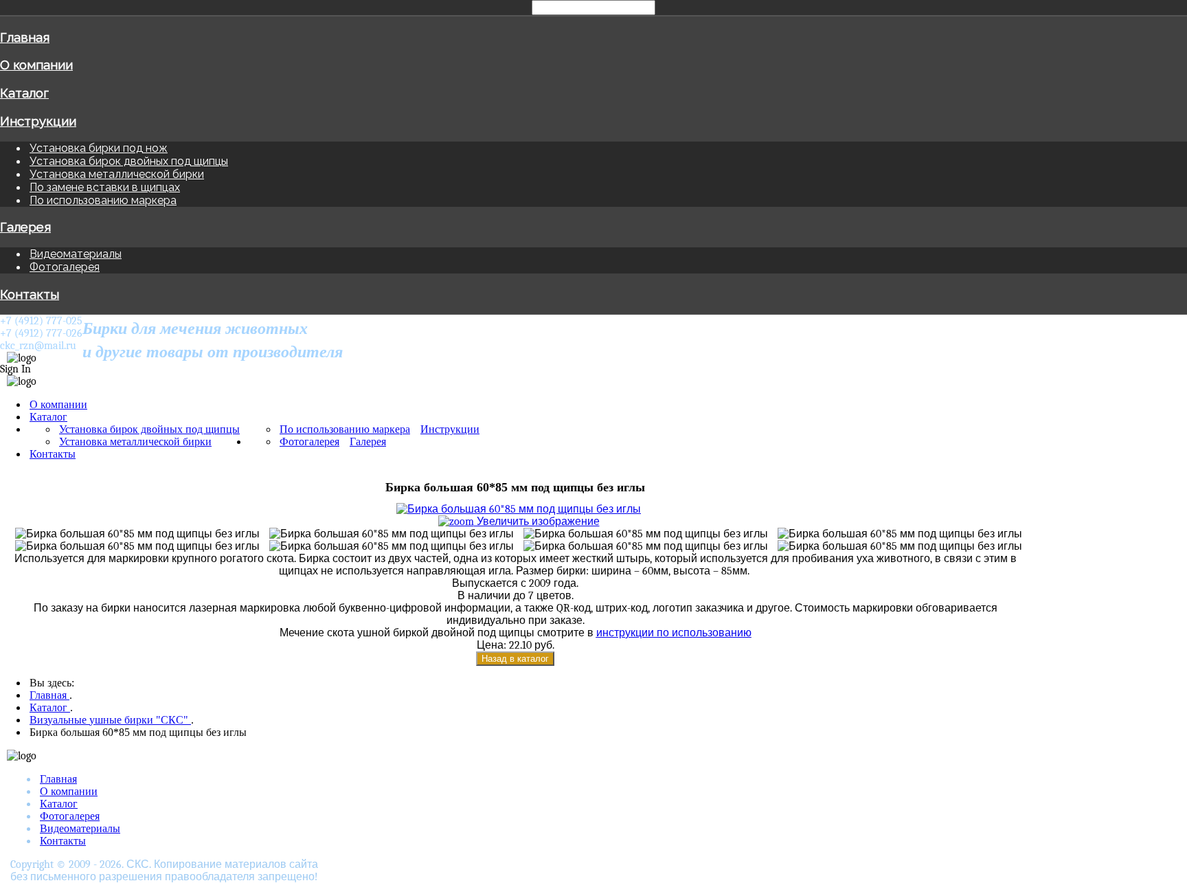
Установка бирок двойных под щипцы (129, 161)
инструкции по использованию (673, 633)
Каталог (24, 92)
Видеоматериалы (76, 253)
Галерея (25, 226)
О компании (36, 64)
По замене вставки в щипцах (105, 187)
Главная (24, 37)
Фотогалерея (65, 266)
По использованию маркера (103, 200)
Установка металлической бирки (117, 174)
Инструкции (38, 120)
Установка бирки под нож (99, 148)
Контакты (29, 294)
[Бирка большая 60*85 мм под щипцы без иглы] (134, 534)
